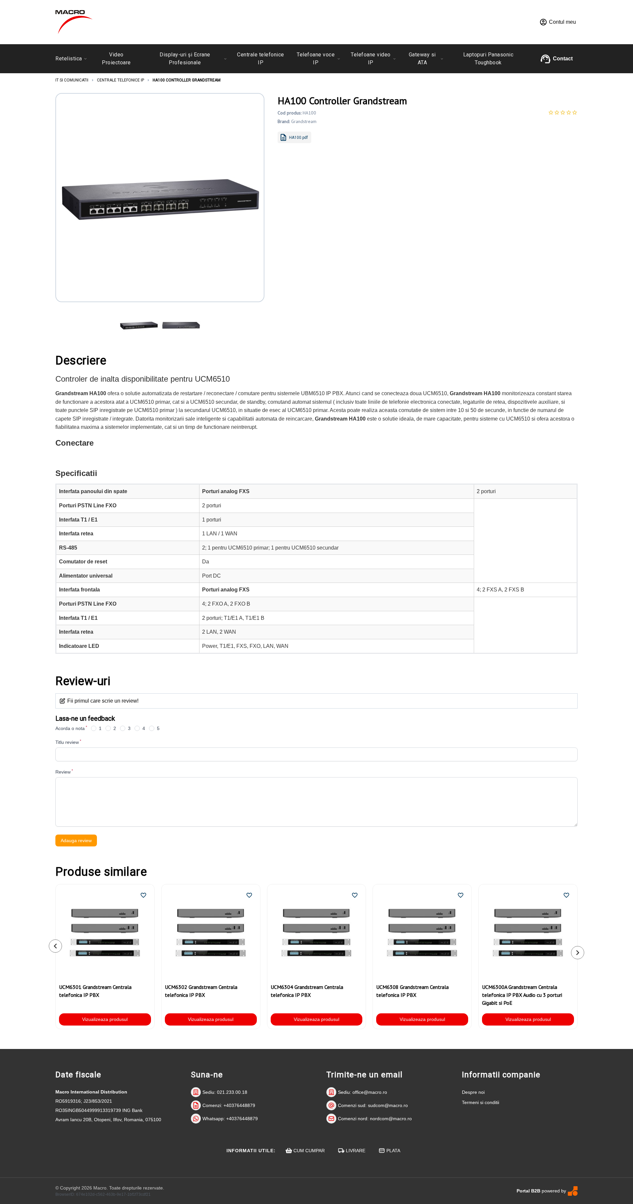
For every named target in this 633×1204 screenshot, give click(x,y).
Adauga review (76, 840)
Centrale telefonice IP (120, 80)
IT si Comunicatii (71, 80)
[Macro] (74, 22)
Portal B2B (528, 1190)
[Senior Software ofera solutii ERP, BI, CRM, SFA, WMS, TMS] (573, 1191)
